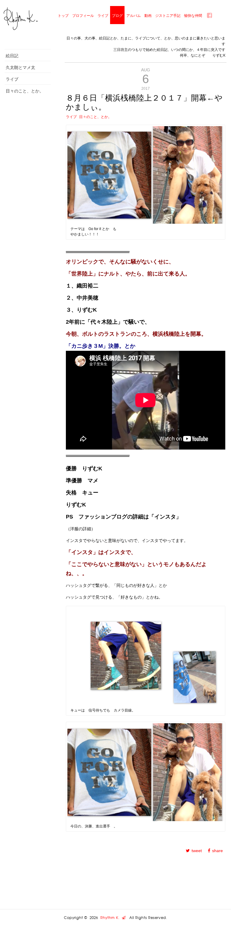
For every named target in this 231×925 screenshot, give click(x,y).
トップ (63, 15)
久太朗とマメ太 (20, 67)
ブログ (117, 15)
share (217, 850)
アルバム (133, 15)
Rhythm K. (111, 918)
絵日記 (12, 55)
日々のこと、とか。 (25, 91)
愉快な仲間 (193, 15)
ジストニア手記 (167, 15)
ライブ (102, 15)
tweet (197, 850)
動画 (148, 15)
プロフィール (83, 15)
